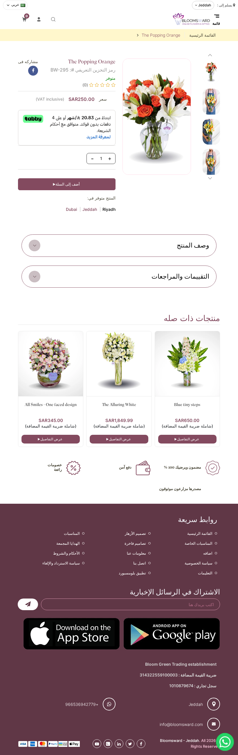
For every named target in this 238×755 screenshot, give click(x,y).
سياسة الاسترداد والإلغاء (61, 563)
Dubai (71, 209)
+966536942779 (81, 704)
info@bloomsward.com (181, 724)
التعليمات (205, 573)
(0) (85, 84)
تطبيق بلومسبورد (132, 573)
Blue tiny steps (187, 404)
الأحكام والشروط (66, 553)
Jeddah (89, 209)
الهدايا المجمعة (68, 543)
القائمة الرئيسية (202, 35)
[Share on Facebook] (33, 71)
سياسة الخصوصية (198, 563)
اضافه (207, 553)
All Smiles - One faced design (51, 404)
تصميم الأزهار (135, 533)
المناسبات (72, 533)
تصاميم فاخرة (135, 543)
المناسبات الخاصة (198, 543)
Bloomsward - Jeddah (179, 740)
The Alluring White (119, 404)
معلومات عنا (136, 553)
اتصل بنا (139, 563)
